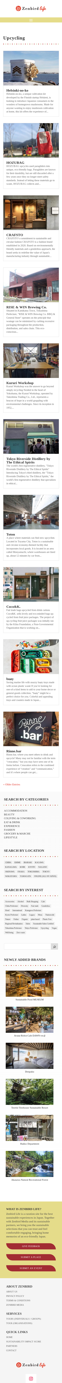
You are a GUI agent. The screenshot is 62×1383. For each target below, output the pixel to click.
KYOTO (31, 867)
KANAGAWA (11, 867)
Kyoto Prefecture (11, 915)
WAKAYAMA (11, 876)
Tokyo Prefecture (31, 928)
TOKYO (46, 872)
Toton (10, 534)
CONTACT (11, 1350)
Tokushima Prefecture (13, 928)
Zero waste (21, 932)
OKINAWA (9, 872)
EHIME (17, 862)
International (17, 910)
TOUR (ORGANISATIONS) (19, 1323)
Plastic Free (47, 919)
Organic (25, 919)
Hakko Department (29, 1143)
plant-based (35, 919)
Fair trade (34, 906)
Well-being (9, 932)
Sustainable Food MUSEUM (30, 999)
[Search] (54, 946)
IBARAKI (28, 862)
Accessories (9, 901)
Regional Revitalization (14, 924)
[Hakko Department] (29, 1128)
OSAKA (21, 872)
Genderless (45, 906)
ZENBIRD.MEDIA (15, 1305)
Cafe (43, 901)
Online (16, 919)
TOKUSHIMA (33, 872)
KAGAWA (39, 862)
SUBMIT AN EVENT (31, 1268)
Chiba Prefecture (11, 906)
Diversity (24, 906)
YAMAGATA (25, 876)
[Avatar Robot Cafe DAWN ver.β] (29, 1020)
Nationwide (49, 915)
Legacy (32, 915)
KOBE (22, 867)
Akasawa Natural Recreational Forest (29, 1179)
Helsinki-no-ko (17, 90)
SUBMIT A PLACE (31, 1257)
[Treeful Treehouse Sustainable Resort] (29, 1092)
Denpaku (29, 1071)
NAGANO (42, 867)
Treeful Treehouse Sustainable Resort (29, 1107)
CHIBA (8, 862)
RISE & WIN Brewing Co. (26, 307)
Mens (40, 915)
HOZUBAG (15, 163)
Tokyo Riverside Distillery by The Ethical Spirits (28, 460)
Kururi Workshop (20, 383)
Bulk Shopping (32, 901)
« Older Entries (11, 784)
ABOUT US (11, 1292)
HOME (9, 1337)
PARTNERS (11, 1346)
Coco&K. (13, 607)
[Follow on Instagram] (31, 1379)
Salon (28, 924)
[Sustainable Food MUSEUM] (29, 984)
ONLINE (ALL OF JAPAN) (45, 876)
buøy (10, 679)
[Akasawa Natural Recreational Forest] (29, 1164)
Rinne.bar (13, 751)
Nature (7, 919)
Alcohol (20, 901)
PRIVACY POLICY (15, 1296)
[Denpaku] (29, 1056)
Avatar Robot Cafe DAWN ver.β (29, 1035)
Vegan (54, 928)
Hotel (7, 910)
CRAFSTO (14, 235)
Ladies (23, 915)
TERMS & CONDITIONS (18, 1300)
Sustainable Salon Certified (43, 924)
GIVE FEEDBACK (31, 1246)
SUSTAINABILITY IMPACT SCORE (23, 1341)
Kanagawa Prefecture (33, 910)
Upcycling (45, 928)
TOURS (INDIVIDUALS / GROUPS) (23, 1319)
